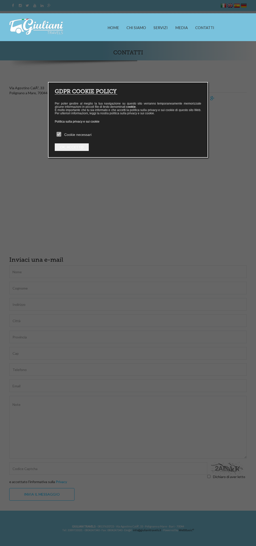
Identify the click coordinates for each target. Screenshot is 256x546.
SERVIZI (161, 27)
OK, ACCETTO (72, 147)
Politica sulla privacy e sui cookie (77, 121)
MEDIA (181, 27)
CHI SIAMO (136, 27)
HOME (113, 27)
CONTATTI (204, 27)
